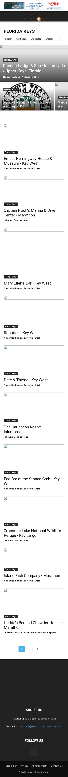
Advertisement (39, 765)
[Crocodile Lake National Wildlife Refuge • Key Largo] (34, 511)
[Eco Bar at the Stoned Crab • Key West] (34, 459)
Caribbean (21, 38)
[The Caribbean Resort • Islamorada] (34, 407)
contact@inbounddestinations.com (41, 726)
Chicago (49, 38)
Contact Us (57, 765)
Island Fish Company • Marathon (32, 575)
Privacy (24, 765)
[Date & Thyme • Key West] (34, 360)
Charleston (36, 38)
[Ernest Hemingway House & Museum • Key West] (34, 139)
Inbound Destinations (16, 220)
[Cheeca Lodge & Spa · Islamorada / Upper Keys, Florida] (34, 66)
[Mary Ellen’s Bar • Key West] (34, 253)
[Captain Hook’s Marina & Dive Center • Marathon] (34, 191)
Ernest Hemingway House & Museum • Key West (28, 161)
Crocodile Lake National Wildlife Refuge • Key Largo (32, 533)
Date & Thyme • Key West (26, 380)
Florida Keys (10, 60)
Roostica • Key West (21, 333)
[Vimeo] (34, 752)
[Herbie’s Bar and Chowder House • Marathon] (34, 603)
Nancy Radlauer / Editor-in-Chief (21, 76)
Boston (8, 38)
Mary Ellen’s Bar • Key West (27, 283)
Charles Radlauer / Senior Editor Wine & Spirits (30, 632)
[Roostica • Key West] (34, 312)
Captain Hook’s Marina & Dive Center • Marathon (29, 212)
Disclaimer (11, 765)
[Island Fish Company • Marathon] (34, 559)
